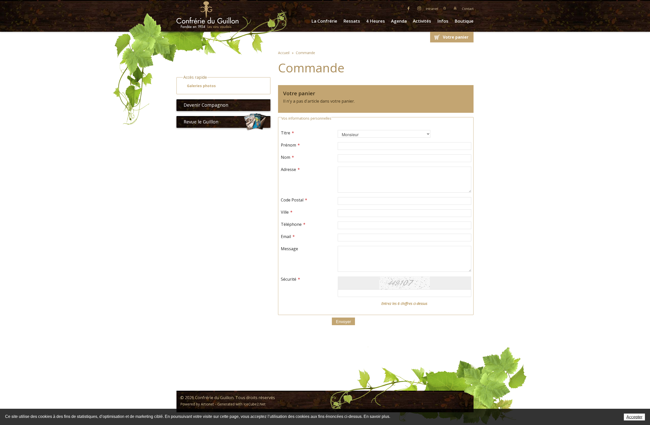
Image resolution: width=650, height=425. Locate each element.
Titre (287, 133)
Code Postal (294, 200)
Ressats (351, 21)
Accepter (634, 417)
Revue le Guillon (201, 122)
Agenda (399, 21)
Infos (442, 21)
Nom (287, 157)
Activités (422, 21)
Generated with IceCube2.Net (241, 404)
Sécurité (290, 279)
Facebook (408, 8)
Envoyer (343, 321)
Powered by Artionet (197, 404)
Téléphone (293, 224)
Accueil (445, 8)
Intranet (432, 8)
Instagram (419, 8)
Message (289, 248)
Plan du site (455, 8)
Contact (468, 8)
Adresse (290, 169)
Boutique (464, 21)
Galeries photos (201, 85)
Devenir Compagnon (206, 105)
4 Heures (375, 21)
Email (288, 236)
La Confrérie (324, 21)
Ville (286, 212)
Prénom (290, 145)
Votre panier (455, 37)
